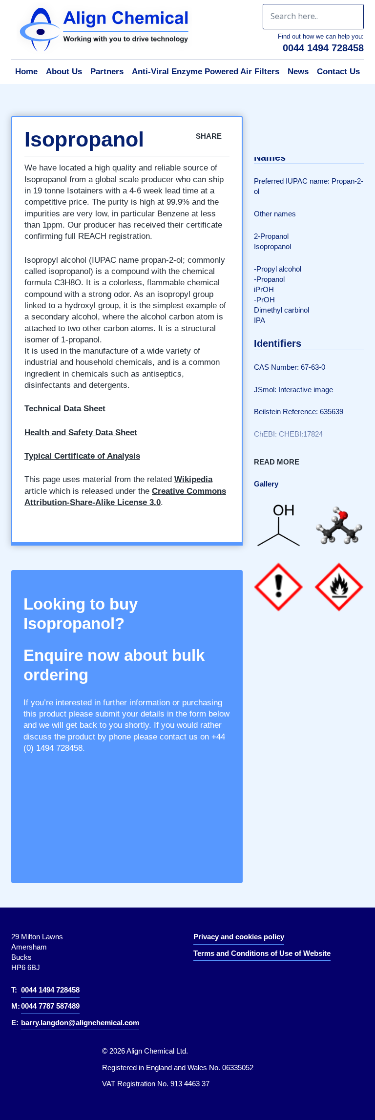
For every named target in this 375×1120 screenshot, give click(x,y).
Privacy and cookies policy (238, 936)
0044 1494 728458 (323, 47)
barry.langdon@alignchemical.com (80, 1022)
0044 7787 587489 (50, 1006)
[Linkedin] (208, 979)
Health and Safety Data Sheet (80, 432)
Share (210, 136)
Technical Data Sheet (64, 408)
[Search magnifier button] (351, 16)
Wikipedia (193, 479)
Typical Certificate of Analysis (82, 456)
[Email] (331, 141)
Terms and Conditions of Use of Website (262, 953)
